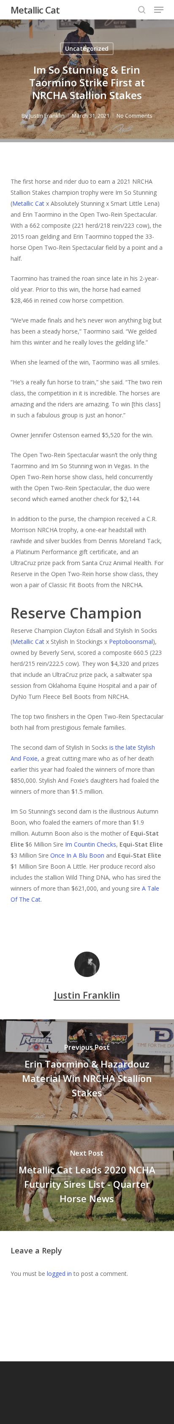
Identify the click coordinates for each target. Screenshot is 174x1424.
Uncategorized (87, 48)
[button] (158, 10)
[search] (142, 9)
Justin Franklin (47, 115)
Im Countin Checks (90, 844)
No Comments (134, 115)
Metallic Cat (35, 9)
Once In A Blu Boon (77, 855)
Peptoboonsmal (131, 641)
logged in (59, 1273)
